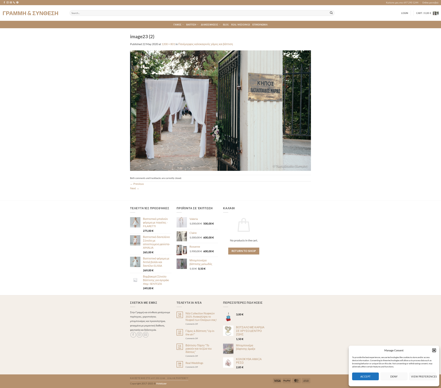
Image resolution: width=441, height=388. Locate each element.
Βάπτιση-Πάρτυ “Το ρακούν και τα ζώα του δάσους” (199, 348)
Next (134, 188)
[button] (434, 350)
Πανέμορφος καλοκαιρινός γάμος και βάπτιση (205, 44)
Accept (365, 376)
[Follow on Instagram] (8, 2)
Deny (394, 376)
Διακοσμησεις (209, 24)
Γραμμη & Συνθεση (30, 13)
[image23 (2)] (220, 110)
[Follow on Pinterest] (17, 2)
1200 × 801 (168, 44)
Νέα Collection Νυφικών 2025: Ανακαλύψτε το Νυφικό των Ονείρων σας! (201, 316)
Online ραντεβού (430, 2)
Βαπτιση (191, 24)
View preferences (423, 376)
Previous (137, 183)
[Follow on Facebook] (4, 2)
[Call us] (14, 2)
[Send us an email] (11, 2)
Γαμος (177, 24)
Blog (226, 24)
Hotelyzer (161, 383)
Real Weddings (240, 24)
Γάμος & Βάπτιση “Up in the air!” (200, 332)
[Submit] (331, 13)
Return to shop (244, 250)
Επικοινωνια (260, 24)
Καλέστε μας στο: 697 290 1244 (402, 2)
